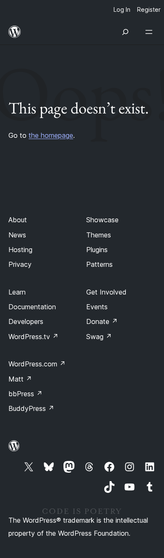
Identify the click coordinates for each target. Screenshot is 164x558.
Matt (20, 379)
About (17, 220)
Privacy (20, 264)
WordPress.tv (33, 336)
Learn (17, 292)
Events (97, 307)
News (17, 235)
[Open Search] (125, 32)
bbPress (25, 394)
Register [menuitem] (149, 9)
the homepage (51, 135)
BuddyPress (31, 408)
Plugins (97, 249)
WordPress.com (37, 364)
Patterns (99, 264)
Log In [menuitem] (122, 9)
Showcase (102, 220)
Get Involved (106, 292)
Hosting (20, 249)
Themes (98, 235)
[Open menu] (150, 32)
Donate (102, 321)
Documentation (32, 307)
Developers (25, 321)
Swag (99, 336)
